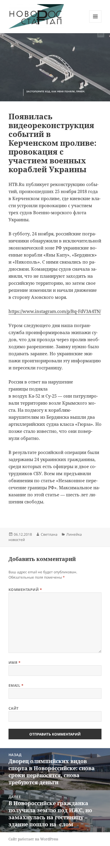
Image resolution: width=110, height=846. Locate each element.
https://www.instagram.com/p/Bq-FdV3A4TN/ (55, 311)
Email (16, 685)
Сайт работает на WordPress (33, 839)
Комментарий (25, 589)
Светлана (49, 534)
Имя (15, 662)
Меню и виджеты (95, 22)
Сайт (14, 708)
